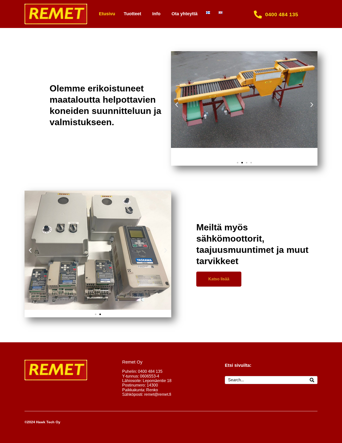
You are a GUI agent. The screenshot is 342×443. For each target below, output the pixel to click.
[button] (177, 104)
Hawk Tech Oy (48, 422)
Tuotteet (132, 13)
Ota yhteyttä (185, 13)
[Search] (312, 380)
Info (156, 13)
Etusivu (107, 13)
